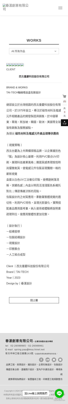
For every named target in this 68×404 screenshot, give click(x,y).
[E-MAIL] (54, 360)
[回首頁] (18, 7)
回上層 (34, 300)
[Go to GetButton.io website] (59, 400)
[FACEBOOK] (41, 360)
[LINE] (47, 360)
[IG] (60, 360)
